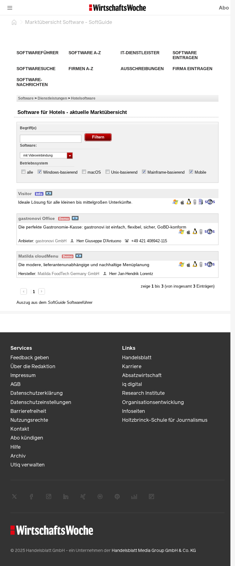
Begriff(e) (28, 128)
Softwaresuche (36, 68)
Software (26, 98)
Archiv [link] (18, 455)
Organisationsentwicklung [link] (153, 402)
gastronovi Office (36, 218)
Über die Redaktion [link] (32, 366)
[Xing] (83, 496)
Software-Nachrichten (32, 82)
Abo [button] (224, 7)
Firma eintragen (192, 68)
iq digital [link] (132, 384)
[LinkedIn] (65, 496)
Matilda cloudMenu (38, 256)
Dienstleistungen (52, 98)
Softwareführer (37, 52)
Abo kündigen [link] (26, 437)
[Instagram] (48, 496)
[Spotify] (100, 496)
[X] (14, 496)
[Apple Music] (117, 496)
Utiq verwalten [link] (27, 464)
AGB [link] (15, 384)
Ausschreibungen (142, 68)
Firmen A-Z (81, 68)
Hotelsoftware (83, 98)
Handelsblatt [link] (136, 357)
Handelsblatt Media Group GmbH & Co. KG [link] (154, 550)
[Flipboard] (151, 496)
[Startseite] (14, 22)
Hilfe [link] (15, 447)
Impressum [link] (22, 375)
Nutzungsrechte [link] (29, 420)
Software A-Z (85, 52)
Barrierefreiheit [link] (28, 411)
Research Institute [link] (143, 393)
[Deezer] (134, 496)
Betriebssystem (34, 163)
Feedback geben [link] (29, 357)
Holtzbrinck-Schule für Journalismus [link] (164, 420)
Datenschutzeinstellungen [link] (40, 402)
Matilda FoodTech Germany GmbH (69, 273)
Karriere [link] (131, 366)
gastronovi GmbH (51, 241)
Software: (28, 145)
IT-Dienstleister (140, 52)
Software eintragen (185, 55)
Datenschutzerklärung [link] (36, 393)
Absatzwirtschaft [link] (142, 375)
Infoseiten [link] (133, 411)
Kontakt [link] (19, 428)
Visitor (25, 193)
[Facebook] (31, 496)
